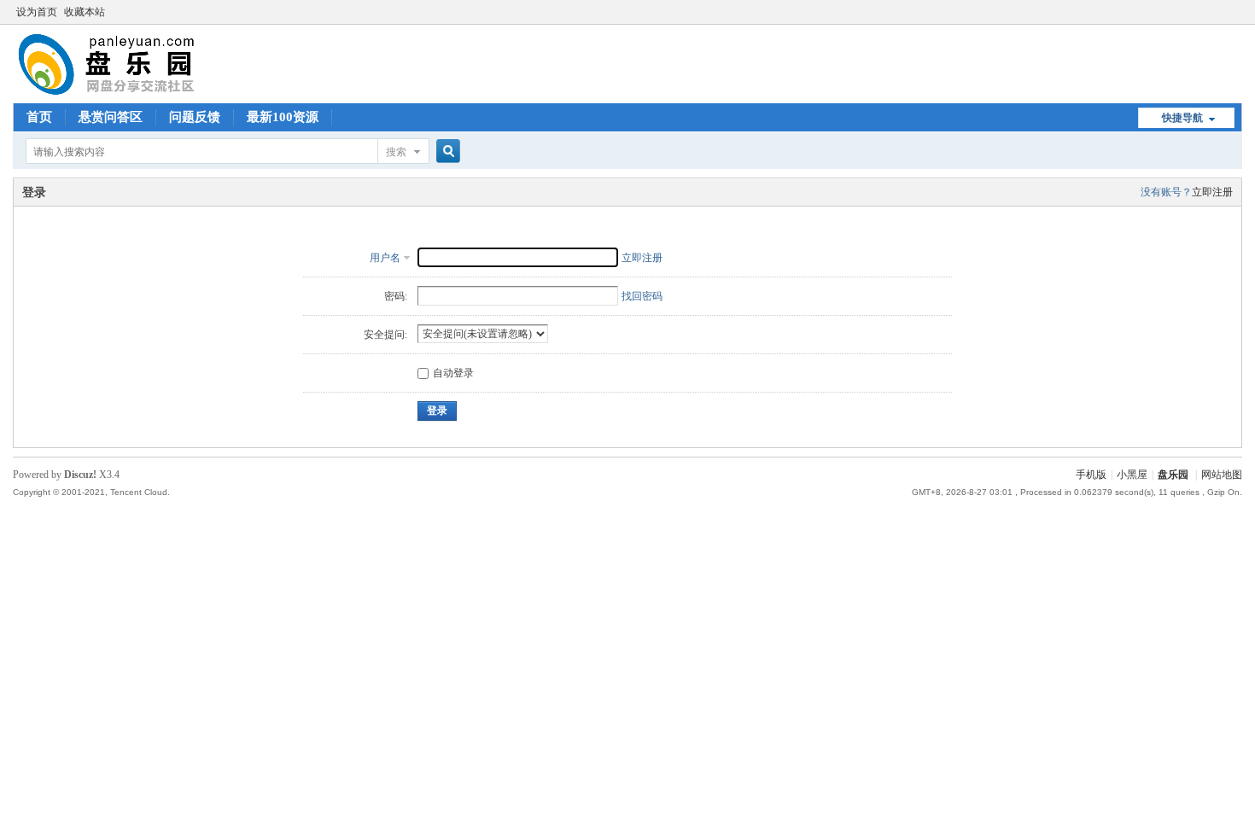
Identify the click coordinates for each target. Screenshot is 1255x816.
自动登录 (453, 373)
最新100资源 (282, 117)
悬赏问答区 (111, 117)
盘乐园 (1173, 475)
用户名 (385, 258)
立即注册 (1212, 192)
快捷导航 (1182, 118)
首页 (39, 117)
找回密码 (642, 296)
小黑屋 (1132, 475)
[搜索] (445, 151)
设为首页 (36, 12)
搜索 (396, 152)
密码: (395, 296)
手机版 (1091, 475)
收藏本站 (84, 12)
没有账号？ (1166, 192)
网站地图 (1221, 475)
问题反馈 (194, 117)
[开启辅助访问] (1238, 12)
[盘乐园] (133, 93)
